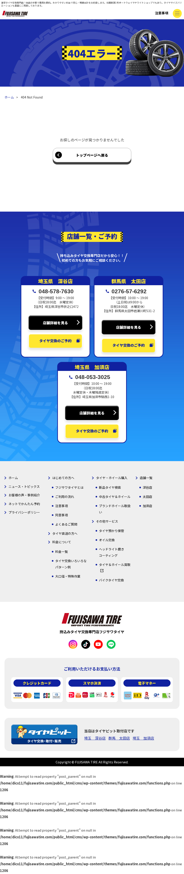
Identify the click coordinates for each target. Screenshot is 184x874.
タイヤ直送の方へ (64, 533)
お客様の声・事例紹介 (24, 495)
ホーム (9, 97)
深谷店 (147, 487)
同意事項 (61, 515)
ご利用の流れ (64, 496)
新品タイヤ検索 (110, 487)
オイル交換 (107, 540)
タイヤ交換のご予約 (55, 340)
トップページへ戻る (92, 155)
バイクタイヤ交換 (111, 580)
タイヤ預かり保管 (111, 530)
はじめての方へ (63, 477)
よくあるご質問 (66, 524)
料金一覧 (61, 551)
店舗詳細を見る (55, 322)
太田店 (147, 496)
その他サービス (107, 521)
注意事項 (161, 13)
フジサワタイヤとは (69, 487)
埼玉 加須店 (143, 738)
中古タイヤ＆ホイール (114, 496)
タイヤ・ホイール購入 (111, 477)
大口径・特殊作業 (67, 576)
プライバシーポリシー (24, 512)
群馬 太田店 (119, 738)
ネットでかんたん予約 (24, 504)
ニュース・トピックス (24, 486)
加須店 (147, 506)
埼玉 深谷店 (95, 738)
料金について (61, 542)
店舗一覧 (146, 477)
